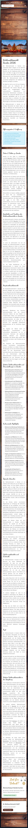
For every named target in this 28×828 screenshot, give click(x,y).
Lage (8, 199)
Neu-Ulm (10, 158)
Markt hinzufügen (8, 809)
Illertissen (14, 721)
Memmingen (6, 741)
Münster (5, 693)
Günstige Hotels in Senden (9, 795)
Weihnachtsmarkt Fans (12, 3)
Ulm (14, 72)
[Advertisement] (14, 23)
